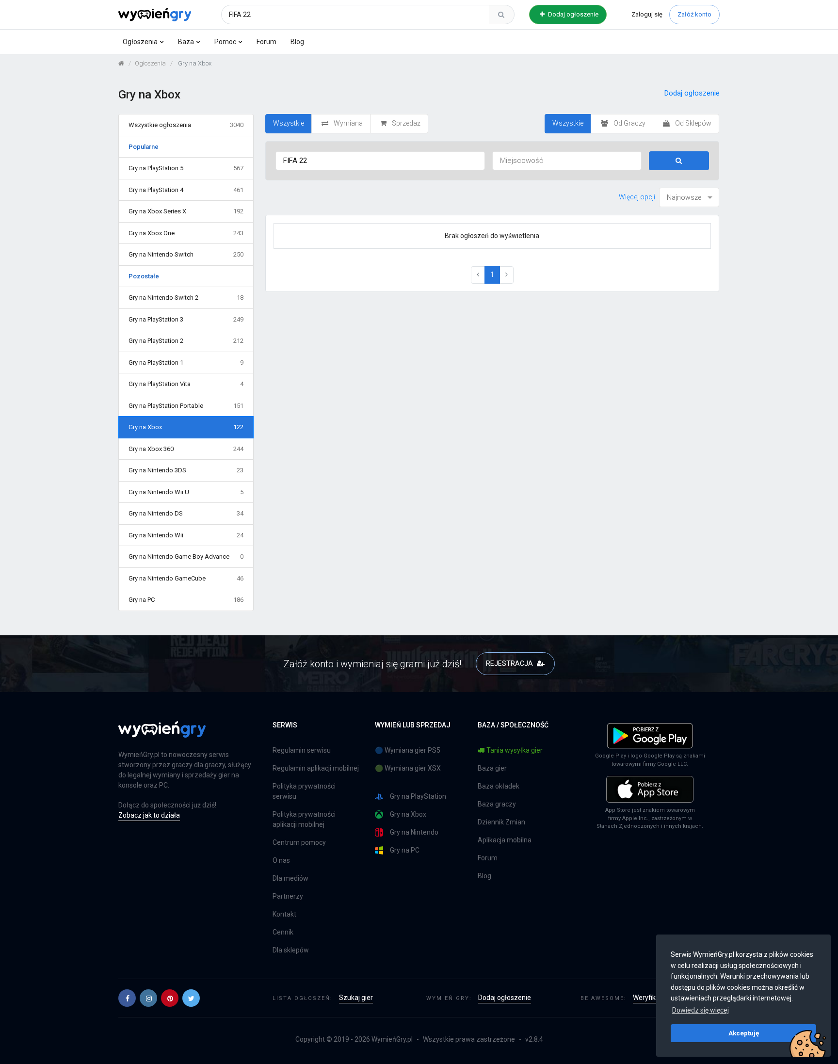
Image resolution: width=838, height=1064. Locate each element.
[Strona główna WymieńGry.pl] (121, 63)
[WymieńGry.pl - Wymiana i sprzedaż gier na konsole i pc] (154, 13)
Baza (186, 42)
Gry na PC (186, 599)
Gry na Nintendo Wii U (186, 492)
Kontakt (284, 914)
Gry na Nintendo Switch (186, 254)
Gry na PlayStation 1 (186, 362)
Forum (266, 42)
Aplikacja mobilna (505, 840)
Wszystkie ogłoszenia (186, 125)
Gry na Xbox (186, 427)
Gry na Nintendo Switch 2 (186, 297)
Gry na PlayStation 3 (186, 319)
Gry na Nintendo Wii (186, 535)
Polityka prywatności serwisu (304, 791)
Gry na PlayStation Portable (186, 405)
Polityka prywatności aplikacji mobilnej (304, 819)
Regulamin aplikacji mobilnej (316, 768)
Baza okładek (498, 786)
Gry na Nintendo (414, 832)
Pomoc (225, 42)
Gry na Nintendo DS (186, 513)
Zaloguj (646, 14)
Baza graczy (497, 804)
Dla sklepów (291, 950)
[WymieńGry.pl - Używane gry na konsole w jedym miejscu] (162, 735)
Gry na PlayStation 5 (186, 168)
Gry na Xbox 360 (186, 448)
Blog (297, 42)
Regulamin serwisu (302, 750)
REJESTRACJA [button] (510, 663)
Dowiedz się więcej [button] (700, 1010)
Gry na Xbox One (186, 233)
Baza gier (492, 768)
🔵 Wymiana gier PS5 (407, 750)
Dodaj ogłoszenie (572, 14)
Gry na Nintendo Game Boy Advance (186, 556)
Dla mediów (290, 878)
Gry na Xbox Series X (186, 211)
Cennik (283, 932)
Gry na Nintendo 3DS (186, 470)
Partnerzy (288, 896)
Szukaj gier (356, 997)
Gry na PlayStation (418, 796)
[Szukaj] (501, 14)
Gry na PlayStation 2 (186, 340)
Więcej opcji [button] (637, 197)
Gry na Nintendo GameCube (186, 578)
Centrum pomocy (299, 842)
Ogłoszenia (140, 42)
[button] (127, 998)
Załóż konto (694, 14)
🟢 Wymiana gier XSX (408, 768)
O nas (281, 860)
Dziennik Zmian (501, 822)
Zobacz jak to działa (149, 815)
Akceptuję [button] (743, 1033)
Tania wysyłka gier (514, 750)
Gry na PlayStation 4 (186, 189)
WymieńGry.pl (392, 1039)
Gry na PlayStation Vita (186, 383)
